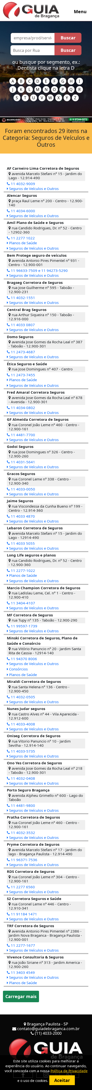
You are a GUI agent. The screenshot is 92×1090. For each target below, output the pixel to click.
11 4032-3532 (22, 832)
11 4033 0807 (22, 324)
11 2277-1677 (22, 945)
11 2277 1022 (22, 237)
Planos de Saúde (22, 242)
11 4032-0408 (22, 778)
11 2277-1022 (22, 570)
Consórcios (18, 669)
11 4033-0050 (22, 489)
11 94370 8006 (23, 658)
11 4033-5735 (22, 751)
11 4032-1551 (22, 297)
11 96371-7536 (23, 859)
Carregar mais (21, 996)
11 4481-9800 (22, 805)
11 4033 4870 (22, 516)
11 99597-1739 (23, 625)
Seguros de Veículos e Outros (33, 188)
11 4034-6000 (22, 210)
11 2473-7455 (22, 374)
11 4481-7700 (22, 434)
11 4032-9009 (22, 183)
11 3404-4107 (22, 603)
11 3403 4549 (22, 972)
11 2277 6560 (22, 886)
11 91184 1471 (23, 914)
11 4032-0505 (22, 696)
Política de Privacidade (69, 1070)
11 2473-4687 (22, 351)
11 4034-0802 (22, 407)
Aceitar (62, 1080)
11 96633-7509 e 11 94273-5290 (39, 270)
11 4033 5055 (22, 543)
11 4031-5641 (22, 461)
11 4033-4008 (22, 724)
